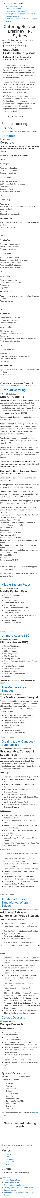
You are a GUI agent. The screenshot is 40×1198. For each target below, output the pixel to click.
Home (8, 1157)
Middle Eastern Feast (14, 6)
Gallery (8, 1154)
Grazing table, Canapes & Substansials (20, 14)
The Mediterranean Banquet (16, 11)
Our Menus (10, 1159)
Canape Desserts (12, 16)
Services (9, 1164)
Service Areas (11, 1162)
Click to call (6, 1177)
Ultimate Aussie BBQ (14, 9)
